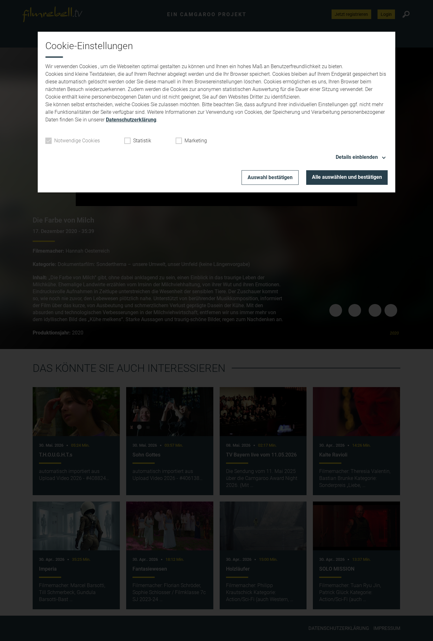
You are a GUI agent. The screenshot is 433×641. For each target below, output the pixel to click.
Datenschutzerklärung (131, 120)
